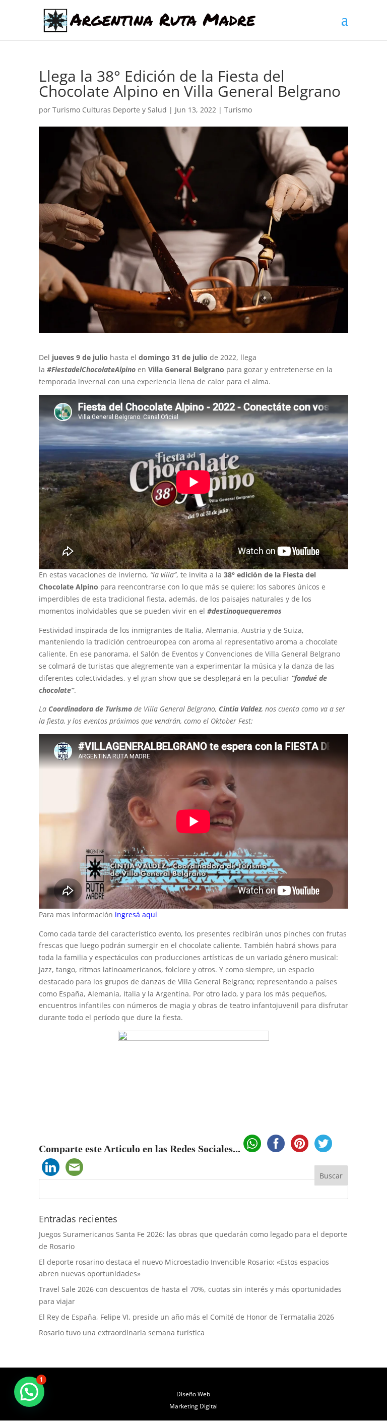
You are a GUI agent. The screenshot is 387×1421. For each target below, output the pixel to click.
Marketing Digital (193, 1406)
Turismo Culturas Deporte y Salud (109, 109)
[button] (29, 1392)
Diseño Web (193, 1394)
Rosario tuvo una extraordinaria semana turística (122, 1332)
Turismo (238, 109)
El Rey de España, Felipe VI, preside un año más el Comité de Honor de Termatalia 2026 (186, 1317)
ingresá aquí (137, 914)
